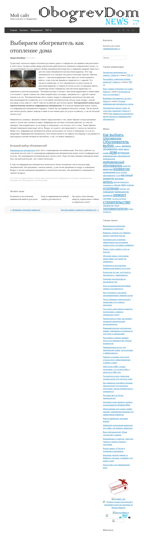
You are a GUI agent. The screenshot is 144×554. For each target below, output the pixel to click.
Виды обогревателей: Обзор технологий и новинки (115, 433)
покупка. (123, 188)
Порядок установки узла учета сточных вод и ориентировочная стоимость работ (116, 360)
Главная (13, 30)
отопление (111, 188)
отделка (130, 184)
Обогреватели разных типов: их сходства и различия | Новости (116, 109)
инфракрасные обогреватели (116, 155)
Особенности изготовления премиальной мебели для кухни (23, 197)
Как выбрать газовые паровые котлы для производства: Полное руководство (117, 340)
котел (118, 172)
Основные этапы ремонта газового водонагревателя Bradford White (117, 403)
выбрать (118, 146)
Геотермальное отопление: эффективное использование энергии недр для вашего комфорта (118, 242)
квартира (108, 169)
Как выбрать (113, 134)
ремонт (119, 194)
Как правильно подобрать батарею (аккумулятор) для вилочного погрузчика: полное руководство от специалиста (118, 387)
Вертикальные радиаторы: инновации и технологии (114, 227)
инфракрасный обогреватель (113, 163)
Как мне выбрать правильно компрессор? (80, 209)
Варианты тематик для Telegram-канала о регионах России (117, 234)
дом (113, 152)
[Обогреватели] (128, 30)
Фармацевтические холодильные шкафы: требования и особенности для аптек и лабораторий (118, 331)
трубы (130, 209)
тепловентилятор (115, 208)
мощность (124, 182)
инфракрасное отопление (68, 178)
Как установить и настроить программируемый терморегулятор (118, 294)
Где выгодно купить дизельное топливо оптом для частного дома (117, 377)
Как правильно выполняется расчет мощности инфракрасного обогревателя (118, 116)
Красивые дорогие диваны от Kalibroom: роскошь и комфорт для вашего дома (118, 458)
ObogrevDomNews (17, 58)
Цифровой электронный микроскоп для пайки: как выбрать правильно (118, 426)
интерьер (123, 152)
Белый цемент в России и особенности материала (114, 450)
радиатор (108, 195)
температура (108, 205)
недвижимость (108, 185)
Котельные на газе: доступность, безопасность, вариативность (117, 273)
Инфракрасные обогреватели (22, 150)
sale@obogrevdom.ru (111, 48)
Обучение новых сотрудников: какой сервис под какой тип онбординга (116, 258)
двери (126, 149)
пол (128, 188)
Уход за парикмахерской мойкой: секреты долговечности (55, 197)
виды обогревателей (49, 178)
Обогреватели (36, 30)
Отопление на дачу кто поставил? (116, 93)
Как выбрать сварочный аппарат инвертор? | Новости (116, 80)
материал (119, 178)
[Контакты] (123, 30)
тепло (116, 205)
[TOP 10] (132, 30)
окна (123, 184)
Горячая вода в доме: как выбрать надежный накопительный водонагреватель (117, 321)
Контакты (24, 30)
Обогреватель (116, 141)
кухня (118, 175)
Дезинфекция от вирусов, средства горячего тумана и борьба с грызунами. (118, 441)
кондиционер (109, 172)
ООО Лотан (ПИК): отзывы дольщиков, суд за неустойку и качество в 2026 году (116, 369)
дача (120, 148)
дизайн (106, 153)
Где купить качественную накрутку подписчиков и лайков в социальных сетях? (85, 199)
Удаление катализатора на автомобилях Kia (114, 280)
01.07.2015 (31, 58)
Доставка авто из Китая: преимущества (113, 396)
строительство (116, 202)
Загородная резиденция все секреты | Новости (115, 74)
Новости (30, 178)
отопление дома (41, 180)
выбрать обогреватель (117, 147)
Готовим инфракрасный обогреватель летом (118, 102)
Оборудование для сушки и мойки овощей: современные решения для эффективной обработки (118, 411)
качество (126, 165)
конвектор (121, 168)
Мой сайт (19, 15)
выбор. (109, 145)
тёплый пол (107, 212)
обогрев (117, 185)
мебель (108, 181)
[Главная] (118, 30)
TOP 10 (48, 30)
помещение (108, 191)
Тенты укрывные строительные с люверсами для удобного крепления (117, 302)
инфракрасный (109, 159)
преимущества (121, 191)
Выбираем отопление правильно (25, 209)
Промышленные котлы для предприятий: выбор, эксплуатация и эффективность (118, 350)
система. (107, 198)
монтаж (117, 182)
